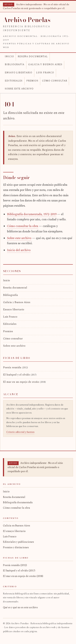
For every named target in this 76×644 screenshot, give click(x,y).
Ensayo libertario (18, 72)
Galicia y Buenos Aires (45, 64)
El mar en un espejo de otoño (24, 382)
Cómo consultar (54, 81)
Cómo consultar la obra (22, 226)
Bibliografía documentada (18, 502)
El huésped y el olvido (20, 375)
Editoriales (14, 81)
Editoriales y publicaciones (18, 542)
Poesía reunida (15, 368)
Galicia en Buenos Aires (16, 526)
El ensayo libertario (14, 531)
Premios (32, 81)
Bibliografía (14, 64)
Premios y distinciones (16, 547)
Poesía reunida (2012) (15, 565)
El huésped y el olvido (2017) (19, 571)
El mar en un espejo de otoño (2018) (23, 576)
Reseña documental (33, 56)
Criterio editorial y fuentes (20, 432)
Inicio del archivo (19, 250)
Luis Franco (45, 72)
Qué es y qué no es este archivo (20, 607)
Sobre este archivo (19, 89)
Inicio (9, 56)
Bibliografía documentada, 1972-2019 (31, 214)
